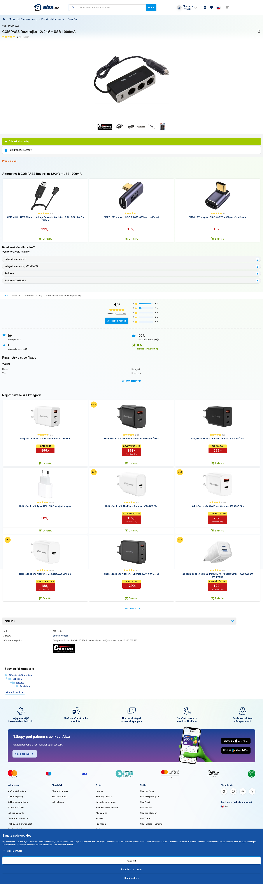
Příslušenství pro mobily (52, 19)
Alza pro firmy (147, 791)
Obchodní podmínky (18, 818)
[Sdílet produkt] (259, 31)
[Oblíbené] (212, 7)
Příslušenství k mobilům (21, 675)
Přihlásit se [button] (187, 9)
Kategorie (10, 621)
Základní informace (106, 802)
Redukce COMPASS (15, 280)
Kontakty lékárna (104, 796)
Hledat (151, 7)
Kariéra (99, 818)
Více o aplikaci (22, 754)
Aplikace (100, 829)
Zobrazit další (129, 608)
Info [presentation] (6, 295)
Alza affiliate (146, 807)
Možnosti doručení (17, 791)
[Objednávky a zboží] (205, 7)
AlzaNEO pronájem (149, 796)
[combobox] (107, 7)
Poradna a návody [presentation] (33, 295)
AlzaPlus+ (145, 802)
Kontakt (99, 791)
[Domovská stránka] (3, 19)
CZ (226, 806)
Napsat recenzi (118, 321)
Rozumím (131, 860)
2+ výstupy (25, 686)
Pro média (101, 824)
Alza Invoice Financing (151, 824)
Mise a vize (101, 813)
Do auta (20, 682)
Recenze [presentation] (16, 295)
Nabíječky (72, 19)
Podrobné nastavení (131, 869)
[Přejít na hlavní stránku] (46, 7)
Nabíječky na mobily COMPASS (21, 266)
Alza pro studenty (148, 813)
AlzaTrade (145, 818)
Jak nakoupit (58, 802)
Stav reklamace (59, 796)
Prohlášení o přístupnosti (20, 824)
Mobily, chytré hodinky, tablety (23, 19)
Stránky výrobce (60, 636)
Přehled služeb (15, 829)
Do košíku (47, 239)
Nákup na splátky (16, 813)
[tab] (6, 295)
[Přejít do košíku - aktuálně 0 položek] (227, 7)
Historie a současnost (107, 807)
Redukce (9, 273)
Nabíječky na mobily (15, 259)
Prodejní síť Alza (16, 807)
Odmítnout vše (131, 878)
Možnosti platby (15, 796)
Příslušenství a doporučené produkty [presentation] (63, 295)
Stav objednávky (60, 791)
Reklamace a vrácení (18, 802)
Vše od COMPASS (10, 26)
